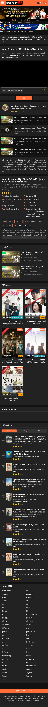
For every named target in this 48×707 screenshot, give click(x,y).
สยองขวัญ (5, 659)
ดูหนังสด (4, 632)
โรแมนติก (27, 225)
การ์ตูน (4, 597)
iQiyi (35, 196)
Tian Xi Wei (35, 216)
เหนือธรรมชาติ (31, 666)
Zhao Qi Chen (14, 209)
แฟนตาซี (29, 669)
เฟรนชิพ (4, 666)
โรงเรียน (4, 676)
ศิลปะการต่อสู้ (6, 656)
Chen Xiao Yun (32, 211)
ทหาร (14, 444)
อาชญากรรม (30, 659)
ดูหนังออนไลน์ (30, 632)
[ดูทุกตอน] (24, 98)
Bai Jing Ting (38, 209)
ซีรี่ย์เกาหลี (33, 469)
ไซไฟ (3, 679)
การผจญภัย (29, 597)
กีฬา (19, 457)
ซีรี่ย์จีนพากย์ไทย (30, 221)
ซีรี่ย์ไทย (28, 625)
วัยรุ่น (25, 444)
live (27, 590)
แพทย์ (4, 669)
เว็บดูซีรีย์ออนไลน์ (19, 691)
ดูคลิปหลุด (31, 691)
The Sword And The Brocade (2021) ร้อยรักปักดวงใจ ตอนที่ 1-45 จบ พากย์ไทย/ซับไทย (29, 510)
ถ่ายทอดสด (5, 638)
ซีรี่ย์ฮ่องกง (29, 621)
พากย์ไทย (18, 225)
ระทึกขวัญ (29, 645)
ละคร (42, 529)
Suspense (5, 594)
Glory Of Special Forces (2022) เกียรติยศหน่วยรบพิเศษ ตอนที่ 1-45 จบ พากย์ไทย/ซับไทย (29, 438)
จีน (34, 202)
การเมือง (21, 499)
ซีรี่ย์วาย (4, 621)
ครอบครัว (21, 469)
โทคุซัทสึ (29, 673)
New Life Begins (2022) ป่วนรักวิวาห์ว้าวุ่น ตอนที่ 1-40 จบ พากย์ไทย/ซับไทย (28, 107)
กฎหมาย (29, 594)
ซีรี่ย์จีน (19, 221)
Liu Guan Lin (36, 214)
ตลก (40, 221)
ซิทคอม (4, 611)
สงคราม (28, 656)
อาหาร (4, 662)
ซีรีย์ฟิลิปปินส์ (30, 618)
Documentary (6, 590)
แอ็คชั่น (30, 444)
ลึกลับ (30, 517)
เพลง (27, 662)
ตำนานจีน (29, 635)
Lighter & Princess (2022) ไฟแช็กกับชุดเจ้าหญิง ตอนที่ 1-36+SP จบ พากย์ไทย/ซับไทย (29, 481)
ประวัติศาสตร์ (7, 225)
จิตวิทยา (28, 604)
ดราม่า (41, 442)
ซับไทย (11, 221)
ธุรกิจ (14, 487)
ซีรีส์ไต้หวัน (5, 628)
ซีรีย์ (27, 611)
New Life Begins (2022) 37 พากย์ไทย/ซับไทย (32, 253)
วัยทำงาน (5, 652)
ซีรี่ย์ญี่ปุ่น (5, 618)
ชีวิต (4, 221)
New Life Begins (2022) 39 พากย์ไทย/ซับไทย (32, 267)
